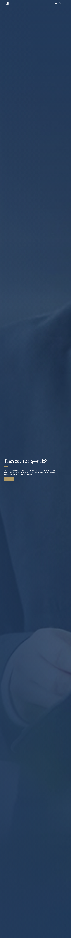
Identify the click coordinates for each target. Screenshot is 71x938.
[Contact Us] (56, 3)
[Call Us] (60, 3)
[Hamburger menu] (65, 3)
